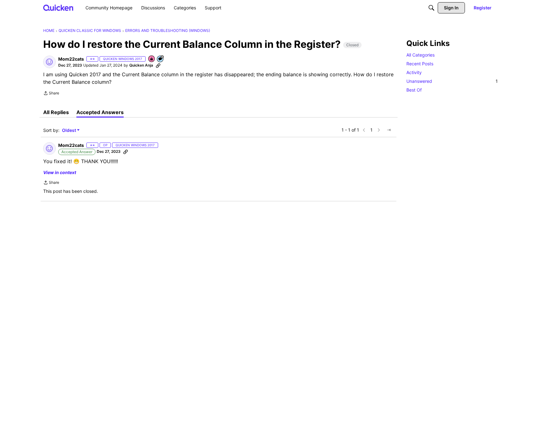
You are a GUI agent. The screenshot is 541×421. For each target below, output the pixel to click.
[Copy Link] (158, 65)
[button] (49, 62)
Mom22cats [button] (71, 59)
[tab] (56, 112)
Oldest (69, 130)
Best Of (414, 90)
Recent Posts (419, 63)
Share (51, 94)
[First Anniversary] (152, 59)
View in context (59, 172)
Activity (414, 72)
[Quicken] (58, 8)
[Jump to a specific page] (389, 130)
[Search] (431, 7)
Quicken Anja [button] (141, 65)
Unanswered (452, 81)
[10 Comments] (160, 59)
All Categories (420, 55)
